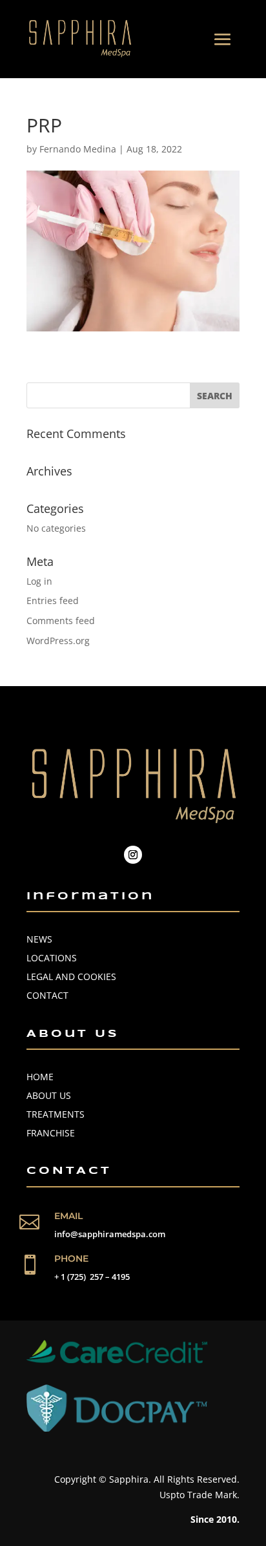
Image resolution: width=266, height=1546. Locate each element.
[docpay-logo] (116, 1428)
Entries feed (52, 600)
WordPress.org (58, 640)
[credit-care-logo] (116, 1359)
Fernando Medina (77, 149)
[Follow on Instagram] (133, 855)
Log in (39, 581)
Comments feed (60, 620)
